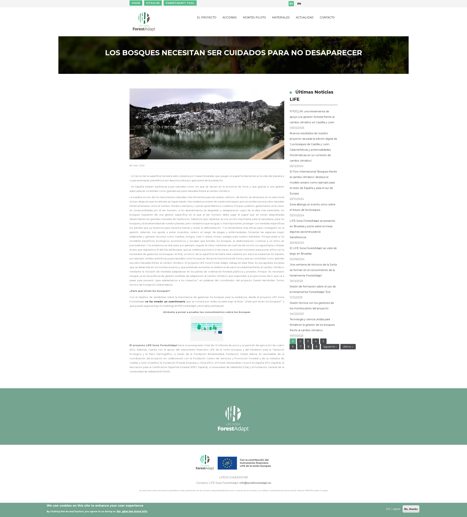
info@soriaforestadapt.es (255, 483)
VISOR (136, 3)
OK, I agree (393, 509)
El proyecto (206, 17)
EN (299, 3)
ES (291, 3)
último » (348, 346)
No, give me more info (132, 511)
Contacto (327, 17)
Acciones (230, 17)
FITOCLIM (153, 3)
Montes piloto (254, 17)
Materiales (281, 17)
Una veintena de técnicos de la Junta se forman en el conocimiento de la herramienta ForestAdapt (313, 270)
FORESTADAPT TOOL (180, 3)
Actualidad (305, 17)
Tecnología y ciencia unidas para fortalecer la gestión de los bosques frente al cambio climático (312, 325)
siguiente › (330, 346)
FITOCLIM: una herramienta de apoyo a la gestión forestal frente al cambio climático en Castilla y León (312, 117)
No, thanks (411, 509)
